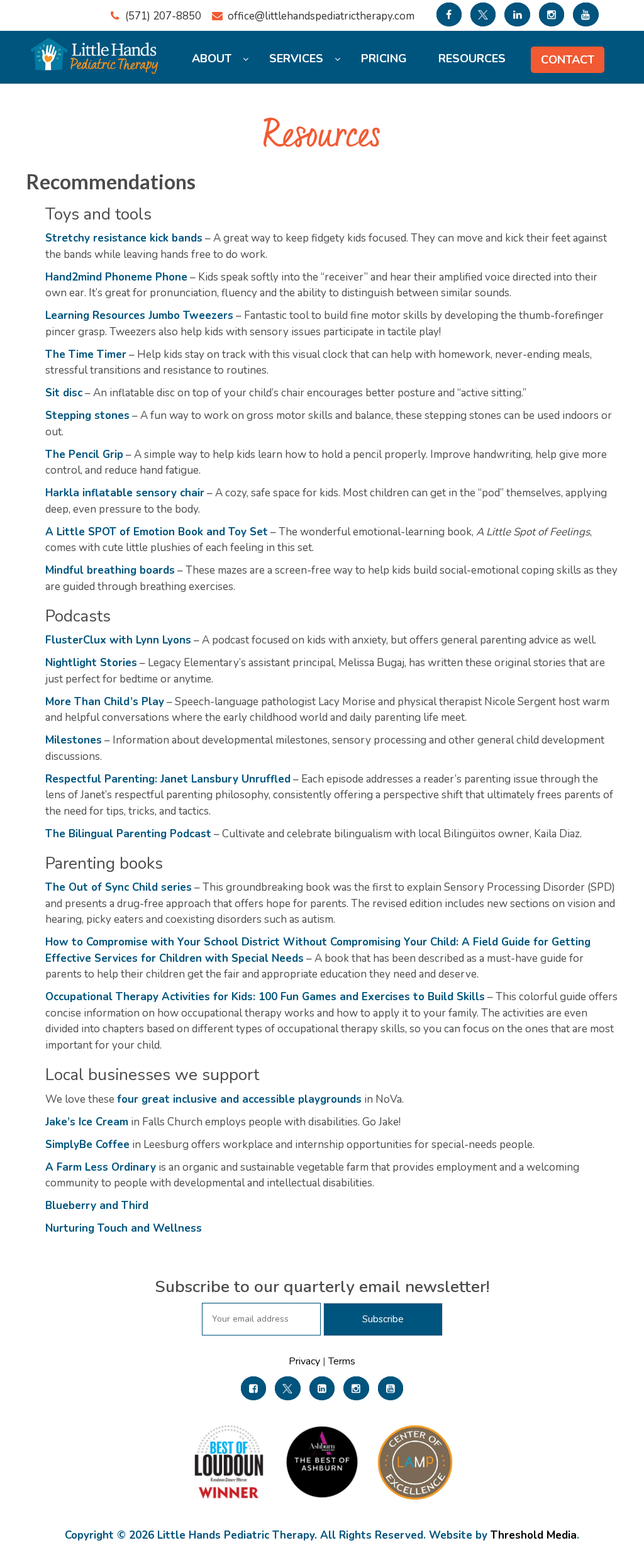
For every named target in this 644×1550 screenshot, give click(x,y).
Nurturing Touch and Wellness (123, 1228)
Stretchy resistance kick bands (124, 238)
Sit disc (63, 393)
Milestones (73, 740)
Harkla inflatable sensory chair (124, 493)
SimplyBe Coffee (87, 1144)
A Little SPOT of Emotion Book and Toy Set (156, 532)
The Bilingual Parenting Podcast (128, 834)
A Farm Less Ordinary (100, 1167)
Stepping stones (87, 415)
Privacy (306, 1361)
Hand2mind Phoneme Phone (116, 277)
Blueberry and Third (96, 1205)
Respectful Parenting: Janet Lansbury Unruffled (168, 779)
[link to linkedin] (517, 14)
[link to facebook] (449, 14)
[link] (253, 1388)
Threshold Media (534, 1535)
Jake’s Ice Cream (86, 1122)
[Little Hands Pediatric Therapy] (96, 50)
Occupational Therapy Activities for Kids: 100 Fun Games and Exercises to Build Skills (265, 997)
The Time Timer (85, 354)
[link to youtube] (585, 14)
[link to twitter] (483, 14)
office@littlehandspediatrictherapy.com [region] (321, 16)
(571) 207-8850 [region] (163, 16)
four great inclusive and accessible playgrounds (239, 1099)
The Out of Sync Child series (118, 887)
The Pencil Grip (84, 454)
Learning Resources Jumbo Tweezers (139, 315)
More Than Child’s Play (104, 701)
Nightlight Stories (91, 662)
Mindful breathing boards (110, 570)
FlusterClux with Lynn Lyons (118, 640)
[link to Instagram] (551, 14)
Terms (340, 1361)
